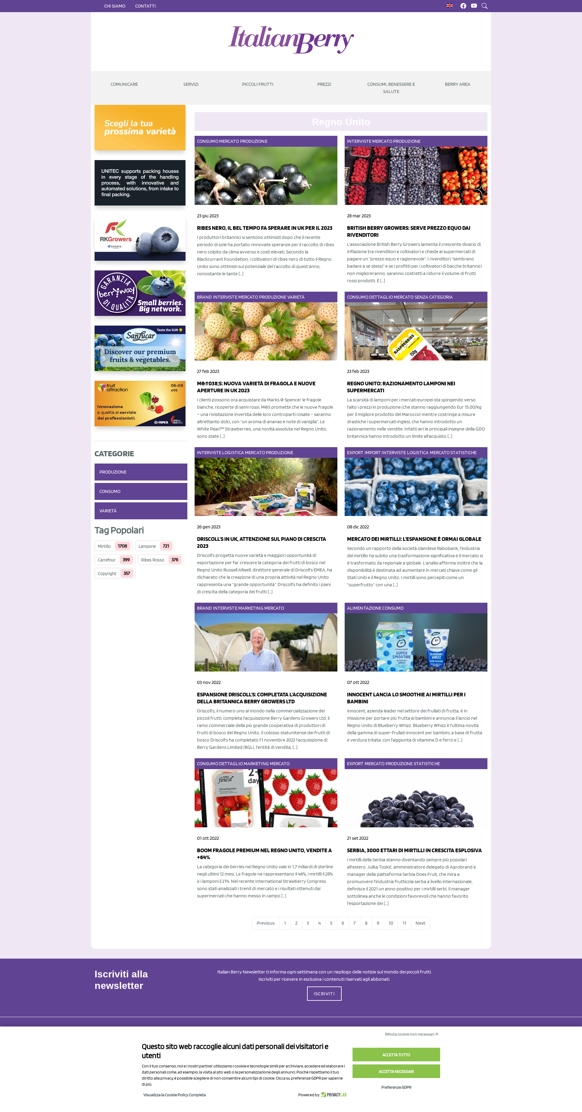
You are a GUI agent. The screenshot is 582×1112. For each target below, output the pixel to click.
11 (404, 923)
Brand (204, 297)
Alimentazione (364, 608)
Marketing (250, 608)
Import (373, 452)
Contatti (145, 6)
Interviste (359, 141)
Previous (266, 923)
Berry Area (457, 84)
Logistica (233, 452)
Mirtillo (104, 546)
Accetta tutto (396, 1054)
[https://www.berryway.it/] (141, 298)
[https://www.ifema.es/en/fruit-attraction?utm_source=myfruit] (141, 408)
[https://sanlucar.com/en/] (141, 353)
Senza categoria (434, 297)
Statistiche (463, 452)
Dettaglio (381, 297)
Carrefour (106, 560)
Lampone (147, 546)
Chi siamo (114, 6)
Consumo (109, 491)
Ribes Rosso (152, 560)
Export (355, 452)
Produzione (112, 472)
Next (420, 923)
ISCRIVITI (324, 993)
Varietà (108, 511)
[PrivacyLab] (332, 1095)
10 (391, 923)
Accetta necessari (396, 1071)
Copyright (107, 573)
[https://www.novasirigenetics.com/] (141, 132)
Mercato (229, 141)
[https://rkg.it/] (141, 242)
